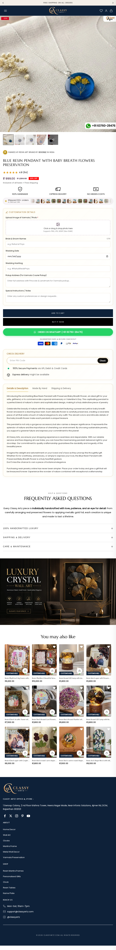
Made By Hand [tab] (39, 388)
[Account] (106, 10)
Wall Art (6, 835)
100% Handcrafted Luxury (21, 528)
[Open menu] (5, 11)
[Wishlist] (101, 10)
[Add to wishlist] (27, 646)
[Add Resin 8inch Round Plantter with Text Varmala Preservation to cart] (79, 712)
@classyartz (13, 917)
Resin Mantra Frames (13, 870)
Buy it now (58, 322)
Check (103, 361)
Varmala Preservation (14, 857)
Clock (6, 882)
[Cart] (111, 10)
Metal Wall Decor (11, 851)
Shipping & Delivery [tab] (61, 388)
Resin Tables (9, 887)
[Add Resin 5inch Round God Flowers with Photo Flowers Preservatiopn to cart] (52, 712)
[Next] (113, 3)
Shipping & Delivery (17, 537)
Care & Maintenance (17, 546)
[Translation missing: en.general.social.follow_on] (5, 816)
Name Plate (8, 893)
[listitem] (8, 139)
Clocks (6, 840)
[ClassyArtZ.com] (58, 11)
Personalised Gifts (12, 876)
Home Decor (9, 829)
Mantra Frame (10, 846)
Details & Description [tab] (17, 388)
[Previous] (3, 3)
